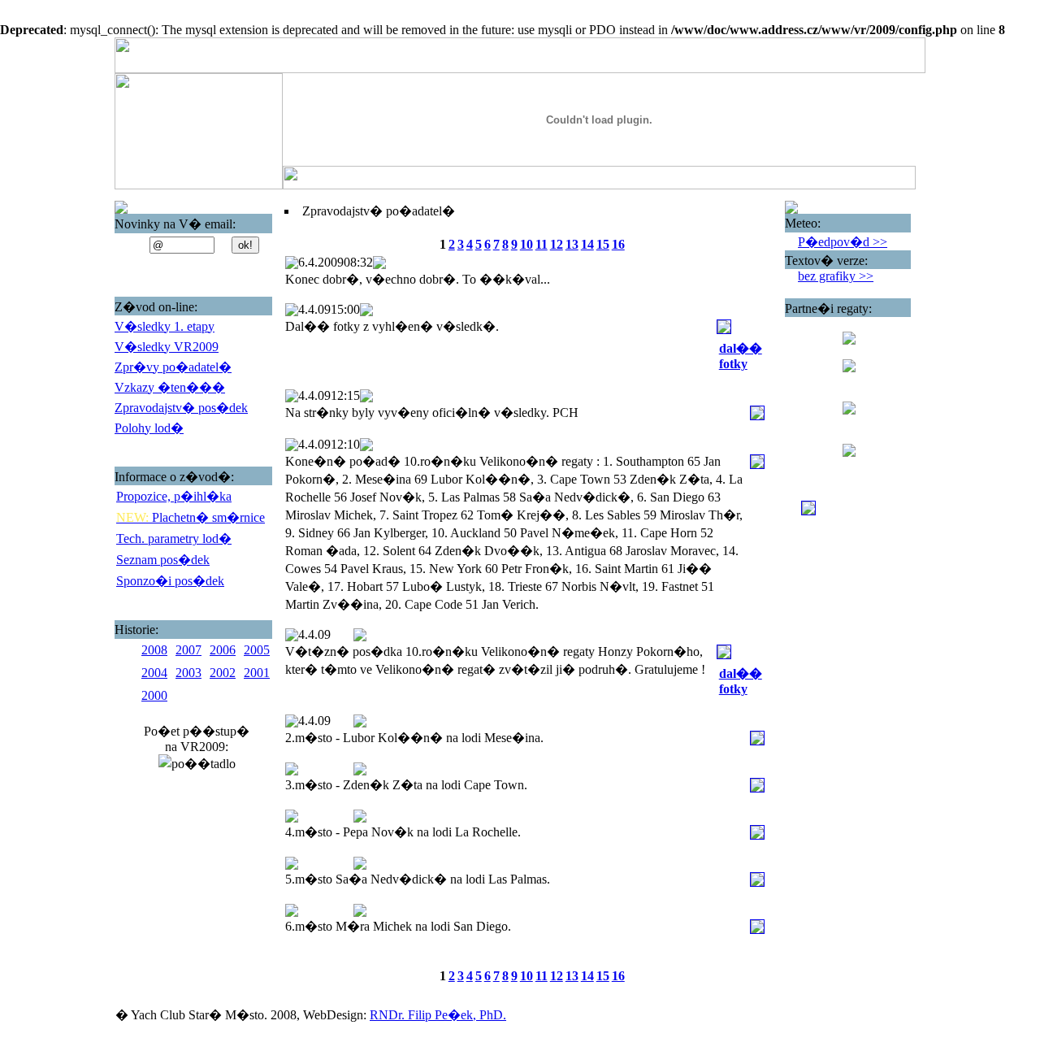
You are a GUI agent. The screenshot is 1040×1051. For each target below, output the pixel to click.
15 (602, 244)
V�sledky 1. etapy (164, 326)
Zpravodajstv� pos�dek (181, 408)
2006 (223, 650)
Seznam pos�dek (163, 560)
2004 (154, 673)
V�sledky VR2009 (167, 347)
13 (572, 244)
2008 (154, 650)
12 (556, 244)
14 (587, 244)
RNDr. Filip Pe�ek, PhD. (438, 1015)
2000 (154, 695)
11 (541, 244)
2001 (257, 673)
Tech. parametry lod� (174, 538)
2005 (257, 650)
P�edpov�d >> (842, 242)
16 (618, 244)
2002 (223, 673)
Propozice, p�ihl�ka (174, 496)
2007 (189, 650)
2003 (189, 673)
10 (526, 244)
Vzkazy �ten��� (170, 387)
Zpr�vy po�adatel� (173, 367)
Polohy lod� (149, 428)
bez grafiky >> (835, 276)
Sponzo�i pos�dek (170, 581)
